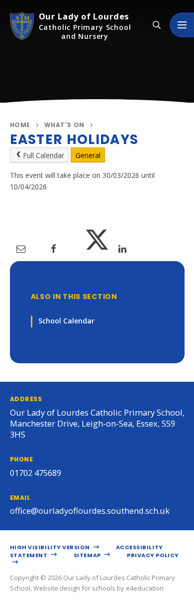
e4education (145, 588)
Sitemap (88, 555)
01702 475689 (35, 472)
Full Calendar (43, 155)
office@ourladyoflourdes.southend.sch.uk (90, 510)
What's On (64, 125)
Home (20, 125)
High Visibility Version (50, 547)
